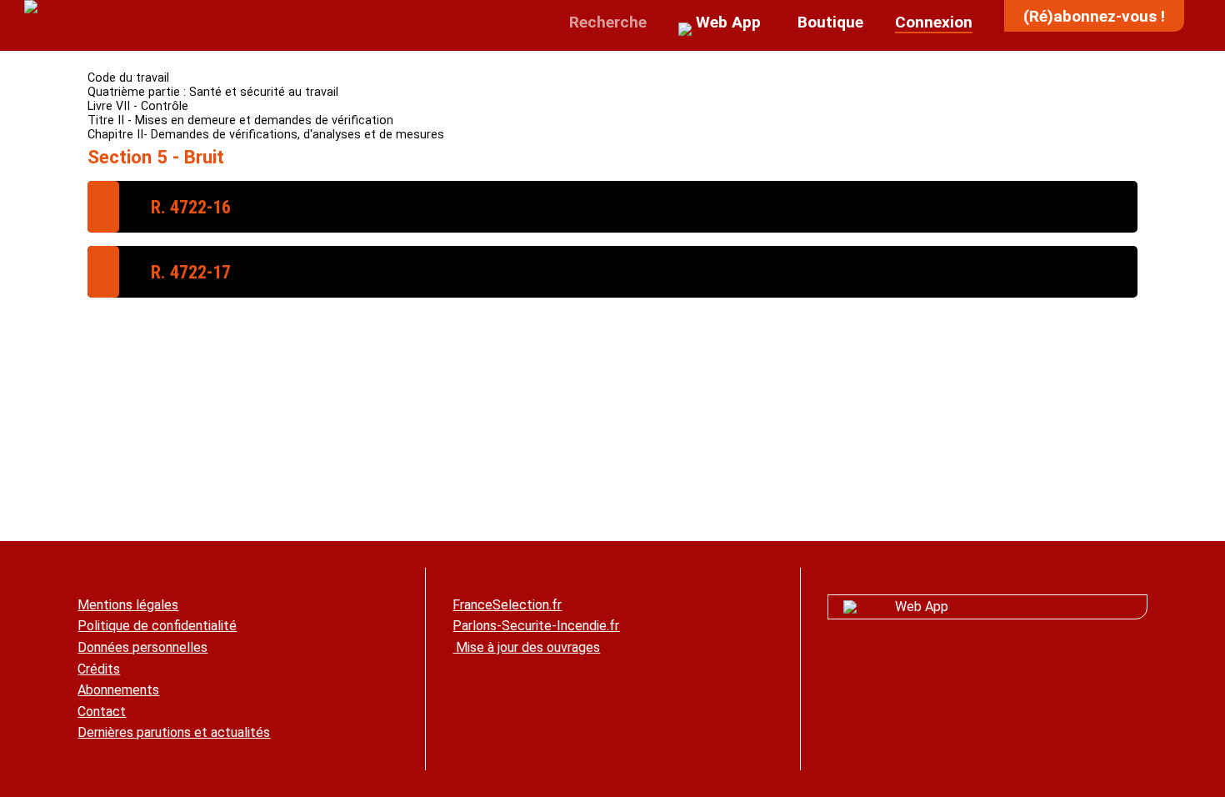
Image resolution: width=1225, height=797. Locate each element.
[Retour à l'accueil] (88, 8)
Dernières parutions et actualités (174, 732)
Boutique (828, 22)
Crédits (99, 669)
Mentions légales (128, 605)
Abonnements (118, 690)
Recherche (606, 22)
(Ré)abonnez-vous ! (1094, 16)
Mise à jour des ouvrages (526, 647)
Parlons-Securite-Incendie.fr (535, 626)
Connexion (933, 22)
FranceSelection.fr (507, 605)
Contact (102, 711)
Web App (921, 606)
